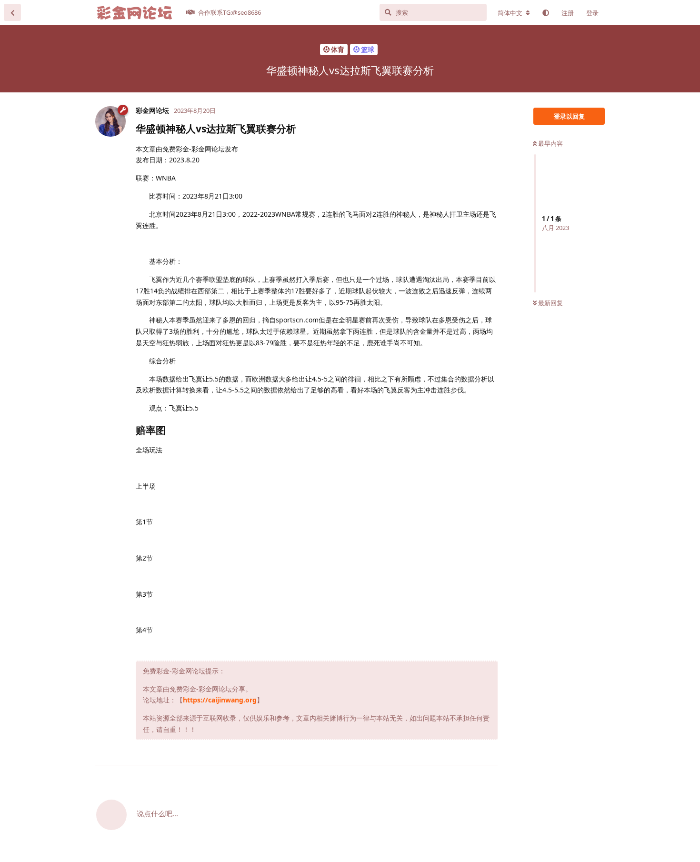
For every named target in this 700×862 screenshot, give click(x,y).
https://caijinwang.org (220, 699)
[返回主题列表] (12, 12)
